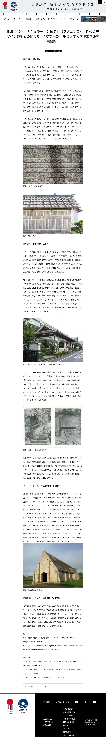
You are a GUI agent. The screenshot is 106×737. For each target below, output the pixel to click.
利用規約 (46, 702)
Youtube (94, 702)
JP (100, 2)
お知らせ (6, 19)
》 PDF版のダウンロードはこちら (35, 686)
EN (104, 2)
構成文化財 (29, 19)
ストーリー (17, 19)
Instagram (76, 702)
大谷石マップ (74, 19)
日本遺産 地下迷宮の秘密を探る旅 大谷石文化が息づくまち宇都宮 (63, 7)
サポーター (62, 19)
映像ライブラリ (40, 19)
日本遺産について (62, 702)
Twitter (85, 702)
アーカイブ (51, 19)
